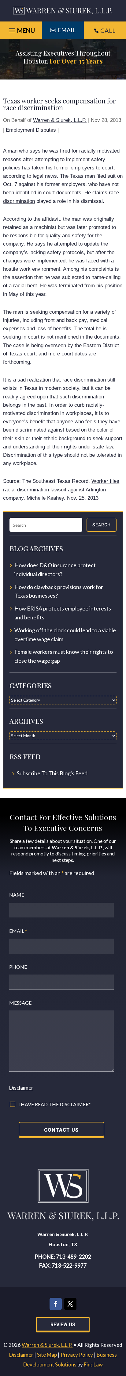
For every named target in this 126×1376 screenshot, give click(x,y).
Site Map (47, 1354)
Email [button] (67, 29)
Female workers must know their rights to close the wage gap (63, 656)
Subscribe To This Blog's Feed (52, 773)
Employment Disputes (31, 130)
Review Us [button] (62, 1325)
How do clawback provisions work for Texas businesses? (58, 591)
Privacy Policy (77, 1354)
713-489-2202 (73, 1256)
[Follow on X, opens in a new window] (70, 1304)
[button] (120, 1331)
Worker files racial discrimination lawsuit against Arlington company (61, 489)
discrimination (19, 201)
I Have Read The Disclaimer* (54, 1104)
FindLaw (93, 1364)
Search (101, 524)
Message (20, 1003)
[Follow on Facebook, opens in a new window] (56, 1304)
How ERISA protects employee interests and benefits (62, 613)
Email (18, 931)
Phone (18, 967)
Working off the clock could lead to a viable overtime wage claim (65, 634)
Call (108, 30)
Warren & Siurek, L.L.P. (60, 120)
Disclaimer (21, 1087)
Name (16, 894)
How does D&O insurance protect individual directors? (55, 569)
